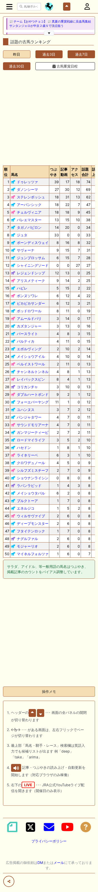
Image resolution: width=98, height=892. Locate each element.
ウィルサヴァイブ (31, 516)
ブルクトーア (27, 501)
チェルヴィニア (29, 212)
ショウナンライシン (32, 478)
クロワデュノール (31, 463)
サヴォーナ (25, 250)
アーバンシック (29, 204)
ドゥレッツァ (27, 182)
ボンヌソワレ (27, 296)
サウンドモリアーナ (32, 425)
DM (40, 862)
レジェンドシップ (31, 273)
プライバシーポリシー (49, 841)
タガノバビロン (29, 227)
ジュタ (22, 235)
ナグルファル (27, 538)
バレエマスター (29, 220)
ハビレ (22, 288)
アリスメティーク (31, 280)
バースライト (27, 333)
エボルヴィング (29, 349)
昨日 (16, 54)
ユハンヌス (25, 409)
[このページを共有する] (8, 881)
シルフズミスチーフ (32, 470)
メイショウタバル (31, 493)
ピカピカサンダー (31, 303)
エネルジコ (25, 508)
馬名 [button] (14, 174)
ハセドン (24, 447)
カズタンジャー (29, 326)
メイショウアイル (31, 356)
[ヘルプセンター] (85, 827)
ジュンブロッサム (31, 258)
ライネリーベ (27, 455)
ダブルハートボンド (32, 394)
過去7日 (81, 54)
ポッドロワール (29, 311)
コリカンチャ (27, 387)
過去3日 (48, 54)
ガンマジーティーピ (32, 432)
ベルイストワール (31, 364)
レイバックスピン (31, 379)
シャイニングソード (32, 265)
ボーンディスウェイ (32, 242)
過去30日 (16, 66)
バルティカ (25, 341)
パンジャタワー (29, 417)
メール (59, 862)
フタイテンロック (31, 531)
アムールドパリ (29, 318)
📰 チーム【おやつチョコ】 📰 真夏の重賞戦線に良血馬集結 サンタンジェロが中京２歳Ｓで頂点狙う (50, 24)
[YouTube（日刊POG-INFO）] (67, 827)
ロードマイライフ (31, 440)
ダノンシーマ (27, 189)
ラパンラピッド (29, 485)
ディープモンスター (32, 523)
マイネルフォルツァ (32, 554)
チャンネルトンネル (32, 371)
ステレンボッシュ (31, 197)
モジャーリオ (27, 546)
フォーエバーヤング (32, 402)
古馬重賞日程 (67, 66)
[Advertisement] (49, 116)
